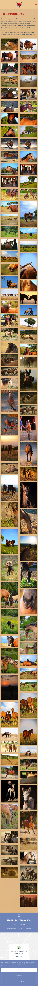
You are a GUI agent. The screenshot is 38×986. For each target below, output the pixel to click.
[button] (36, 4)
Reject (19, 976)
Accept (19, 956)
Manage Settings (19, 982)
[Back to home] (19, 4)
